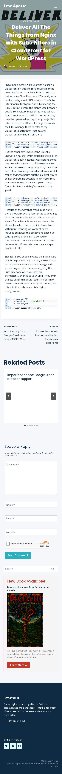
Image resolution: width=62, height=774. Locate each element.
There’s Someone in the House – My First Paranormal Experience (46, 334)
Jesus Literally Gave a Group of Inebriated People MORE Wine (15, 333)
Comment (12, 464)
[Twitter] (6, 746)
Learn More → (18, 665)
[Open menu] (55, 7)
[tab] (25, 425)
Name (10, 504)
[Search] (52, 568)
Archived (27, 21)
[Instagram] (13, 746)
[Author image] (5, 66)
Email (10, 518)
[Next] (53, 396)
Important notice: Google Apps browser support (30, 377)
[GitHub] (19, 746)
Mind (36, 21)
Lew (13, 66)
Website (10, 532)
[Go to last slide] (8, 396)
